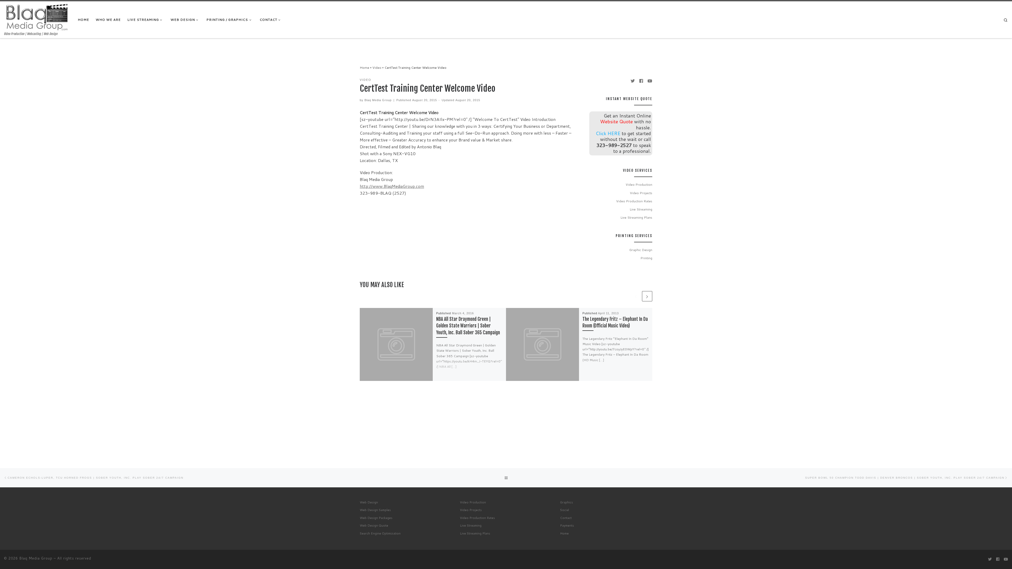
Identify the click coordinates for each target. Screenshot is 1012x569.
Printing (646, 258)
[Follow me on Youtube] (650, 81)
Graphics (566, 502)
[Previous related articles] (635, 296)
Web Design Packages (376, 518)
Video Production (639, 184)
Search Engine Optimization (380, 533)
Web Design (369, 502)
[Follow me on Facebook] (641, 81)
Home (364, 67)
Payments (567, 525)
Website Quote (616, 121)
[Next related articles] (647, 296)
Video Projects (641, 192)
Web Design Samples (375, 510)
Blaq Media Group (378, 100)
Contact (566, 518)
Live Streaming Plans (636, 217)
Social (564, 510)
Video (376, 67)
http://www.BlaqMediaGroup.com (392, 186)
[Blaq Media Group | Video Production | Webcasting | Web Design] (37, 16)
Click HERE (608, 133)
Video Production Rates (634, 201)
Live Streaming (641, 209)
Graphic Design (640, 249)
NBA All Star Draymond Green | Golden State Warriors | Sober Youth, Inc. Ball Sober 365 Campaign (468, 325)
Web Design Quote (374, 525)
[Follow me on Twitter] (633, 81)
